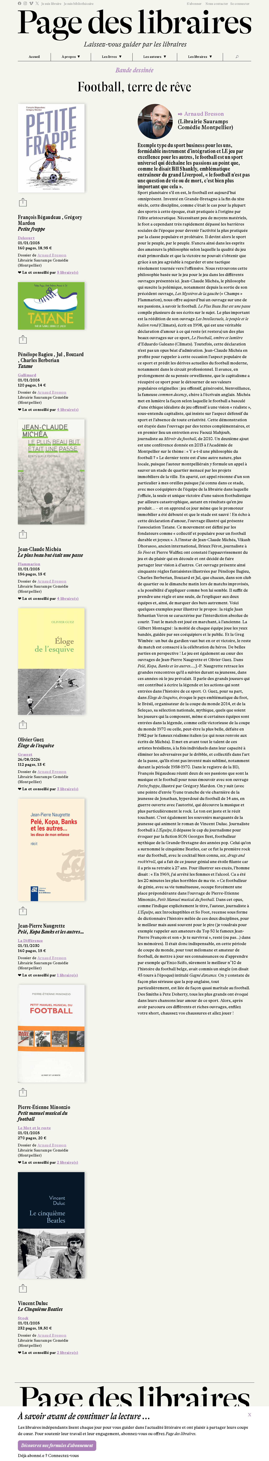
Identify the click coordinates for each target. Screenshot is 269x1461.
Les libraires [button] (198, 57)
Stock (23, 1318)
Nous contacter (217, 4)
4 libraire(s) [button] (68, 410)
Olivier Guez (31, 740)
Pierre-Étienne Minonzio (44, 1107)
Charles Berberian (40, 360)
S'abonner (194, 4)
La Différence (30, 941)
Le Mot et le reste (34, 1128)
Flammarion (29, 564)
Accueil (34, 57)
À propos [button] (69, 57)
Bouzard (75, 354)
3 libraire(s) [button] (68, 789)
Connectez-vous (63, 1455)
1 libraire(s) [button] (67, 975)
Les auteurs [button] (152, 57)
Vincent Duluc (33, 1303)
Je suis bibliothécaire (79, 4)
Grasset (25, 754)
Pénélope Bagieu (36, 354)
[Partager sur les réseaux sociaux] (23, 203)
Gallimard (27, 375)
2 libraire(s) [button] (67, 1162)
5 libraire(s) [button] (68, 272)
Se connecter (239, 4)
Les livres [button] (109, 57)
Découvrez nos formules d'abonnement (57, 1445)
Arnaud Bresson (51, 255)
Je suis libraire (51, 4)
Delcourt (26, 238)
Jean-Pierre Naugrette (41, 926)
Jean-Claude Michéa (39, 549)
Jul (59, 354)
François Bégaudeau (40, 217)
